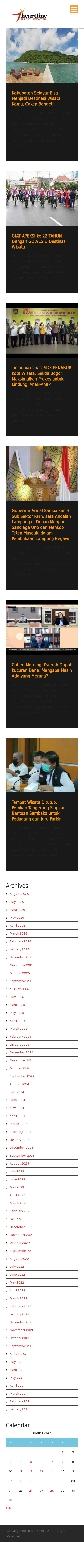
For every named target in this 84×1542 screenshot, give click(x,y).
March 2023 (18, 1203)
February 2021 (20, 1401)
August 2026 (19, 894)
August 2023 (19, 1163)
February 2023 (20, 1211)
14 (52, 1471)
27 (41, 1490)
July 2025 (17, 997)
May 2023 (17, 1187)
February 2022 (20, 1306)
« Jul (9, 1508)
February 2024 (20, 1132)
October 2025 (20, 973)
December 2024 (21, 1052)
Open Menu (74, 9)
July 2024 (17, 1092)
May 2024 (17, 1108)
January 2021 (19, 1409)
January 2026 (19, 949)
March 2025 (18, 1029)
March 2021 (18, 1393)
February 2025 (20, 1036)
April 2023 (17, 1195)
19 (31, 1481)
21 (52, 1481)
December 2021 (21, 1322)
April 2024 (17, 1116)
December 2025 (21, 957)
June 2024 (17, 1100)
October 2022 (20, 1243)
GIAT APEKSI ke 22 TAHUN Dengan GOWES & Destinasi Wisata (39, 241)
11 (21, 1471)
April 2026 (17, 925)
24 (10, 1490)
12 (31, 1471)
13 (41, 1471)
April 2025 (17, 1021)
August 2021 (19, 1354)
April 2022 (17, 1290)
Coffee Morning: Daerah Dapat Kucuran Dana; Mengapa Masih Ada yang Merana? (42, 670)
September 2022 (22, 1251)
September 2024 (22, 1076)
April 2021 (17, 1385)
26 (31, 1490)
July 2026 (17, 902)
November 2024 (22, 1060)
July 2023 (17, 1171)
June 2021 (17, 1370)
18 (20, 1481)
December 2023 (21, 1147)
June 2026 (17, 910)
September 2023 (22, 1155)
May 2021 (16, 1378)
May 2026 (17, 917)
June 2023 (17, 1179)
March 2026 (18, 933)
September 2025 (22, 981)
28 (52, 1490)
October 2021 (19, 1338)
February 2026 (20, 941)
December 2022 (21, 1227)
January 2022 (19, 1314)
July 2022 (17, 1266)
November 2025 (22, 965)
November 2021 (21, 1330)
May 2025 (17, 1013)
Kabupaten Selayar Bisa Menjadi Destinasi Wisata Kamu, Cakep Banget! (36, 99)
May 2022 (17, 1282)
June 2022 (17, 1274)
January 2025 (19, 1044)
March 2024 (18, 1124)
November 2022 (22, 1235)
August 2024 (19, 1084)
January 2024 (19, 1140)
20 (41, 1481)
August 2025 (19, 989)
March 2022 (18, 1298)
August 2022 (19, 1259)
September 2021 (22, 1346)
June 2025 (17, 1005)
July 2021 (16, 1362)
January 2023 (19, 1219)
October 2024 (20, 1068)
